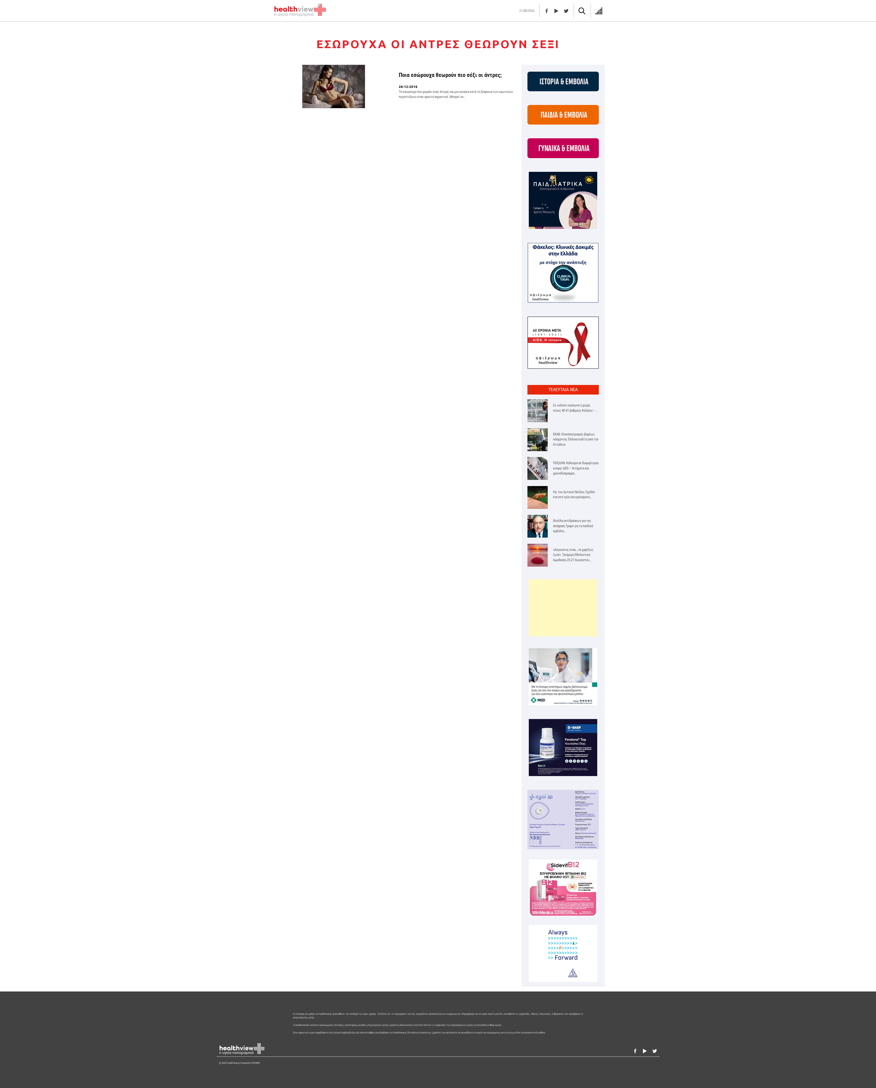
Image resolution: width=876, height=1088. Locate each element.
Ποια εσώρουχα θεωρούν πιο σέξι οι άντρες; (450, 75)
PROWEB (255, 1063)
